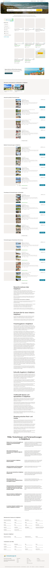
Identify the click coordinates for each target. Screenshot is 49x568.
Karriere (18, 559)
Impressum (28, 566)
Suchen (39, 10)
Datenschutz (33, 566)
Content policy (37, 566)
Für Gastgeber (38, 559)
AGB (30, 566)
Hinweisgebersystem (41, 566)
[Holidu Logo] (6, 1)
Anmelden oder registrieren (8, 73)
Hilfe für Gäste (28, 559)
